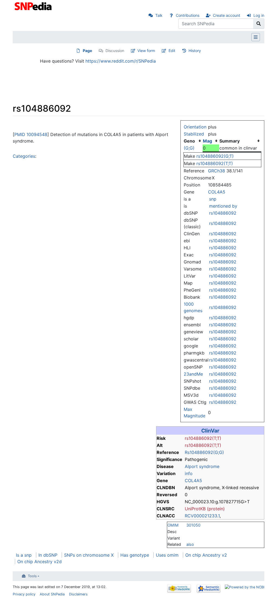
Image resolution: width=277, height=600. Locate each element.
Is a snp (24, 555)
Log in (258, 15)
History (195, 50)
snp (212, 199)
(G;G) (189, 148)
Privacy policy (24, 594)
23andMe (193, 374)
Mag (207, 141)
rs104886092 (222, 213)
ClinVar (210, 430)
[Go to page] (258, 23)
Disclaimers (78, 594)
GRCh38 (216, 170)
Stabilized (194, 134)
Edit (172, 50)
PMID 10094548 (30, 134)
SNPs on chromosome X (89, 555)
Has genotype (134, 555)
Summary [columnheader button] (229, 141)
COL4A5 (216, 192)
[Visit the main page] (34, 5)
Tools (32, 576)
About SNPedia (52, 594)
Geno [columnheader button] (189, 141)
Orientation (195, 127)
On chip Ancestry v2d (39, 561)
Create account (226, 15)
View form (146, 50)
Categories (24, 156)
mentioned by (223, 206)
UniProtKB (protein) (205, 508)
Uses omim (167, 555)
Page (87, 50)
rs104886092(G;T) (215, 156)
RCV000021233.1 (202, 515)
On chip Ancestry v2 (206, 555)
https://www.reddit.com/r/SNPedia (120, 61)
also (190, 544)
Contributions (187, 15)
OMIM (173, 525)
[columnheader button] (211, 140)
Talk (159, 15)
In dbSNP (47, 555)
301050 (193, 525)
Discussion (114, 50)
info (189, 473)
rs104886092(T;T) (214, 163)
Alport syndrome (202, 466)
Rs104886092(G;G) (204, 452)
